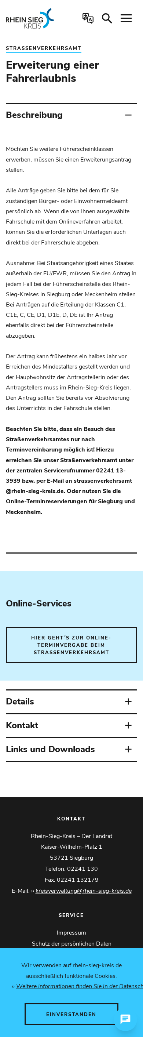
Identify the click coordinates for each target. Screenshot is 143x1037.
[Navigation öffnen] (126, 18)
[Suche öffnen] (107, 18)
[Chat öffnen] (125, 1019)
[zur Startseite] (33, 18)
